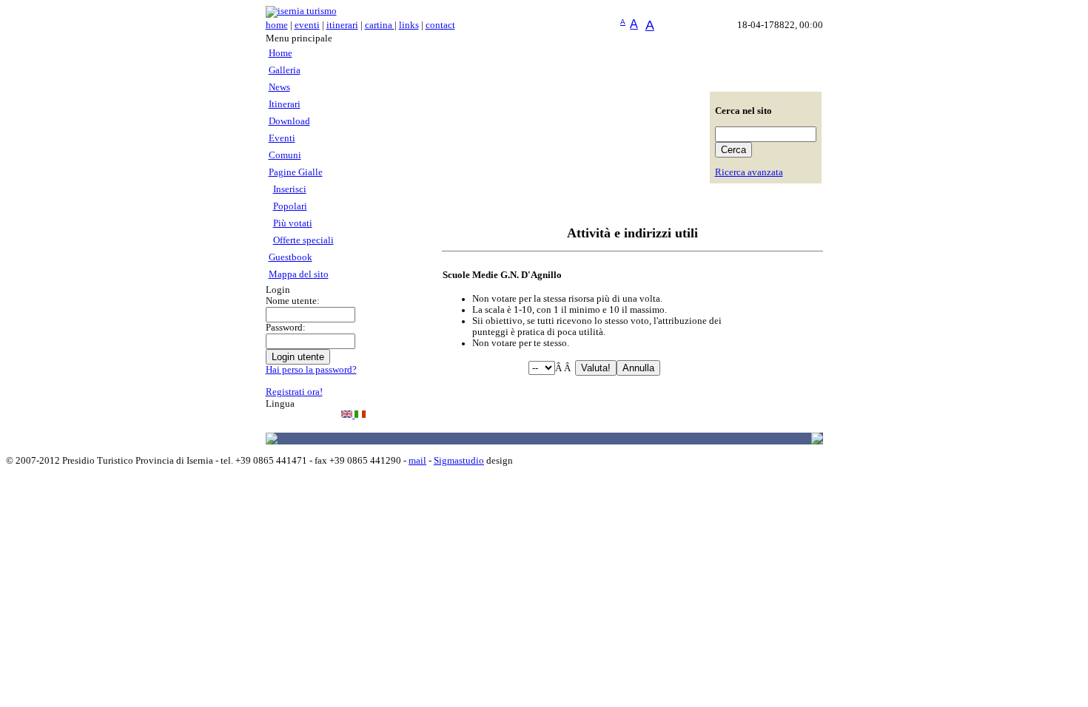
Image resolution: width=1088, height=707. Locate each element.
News (279, 87)
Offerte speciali (303, 240)
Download (289, 121)
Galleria (284, 70)
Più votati (292, 223)
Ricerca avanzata (749, 172)
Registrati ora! (294, 392)
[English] (348, 415)
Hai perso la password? (311, 370)
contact (440, 25)
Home (280, 53)
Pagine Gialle (296, 172)
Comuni (285, 155)
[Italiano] (360, 415)
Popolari (290, 206)
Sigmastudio (459, 461)
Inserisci (289, 189)
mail (417, 461)
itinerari (342, 25)
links (409, 25)
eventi (307, 25)
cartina (379, 25)
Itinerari (284, 104)
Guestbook (290, 257)
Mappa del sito (299, 274)
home (277, 25)
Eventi (282, 138)
